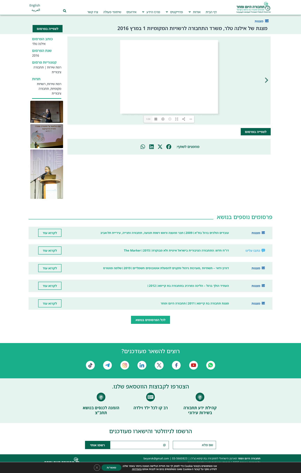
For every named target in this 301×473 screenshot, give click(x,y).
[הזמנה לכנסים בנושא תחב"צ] (101, 397)
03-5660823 (180, 458)
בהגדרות (137, 469)
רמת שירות (54, 67)
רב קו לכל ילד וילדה (150, 407)
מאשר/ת (111, 467)
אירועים (131, 12)
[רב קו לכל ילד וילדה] (150, 397)
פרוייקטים (176, 12)
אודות (196, 12)
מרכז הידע (153, 12)
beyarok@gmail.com (156, 458)
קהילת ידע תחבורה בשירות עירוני (200, 410)
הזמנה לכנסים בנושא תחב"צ (101, 410)
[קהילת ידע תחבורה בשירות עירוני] (200, 397)
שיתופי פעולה (112, 12)
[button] (168, 146)
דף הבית (211, 12)
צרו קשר (92, 12)
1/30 (148, 119)
